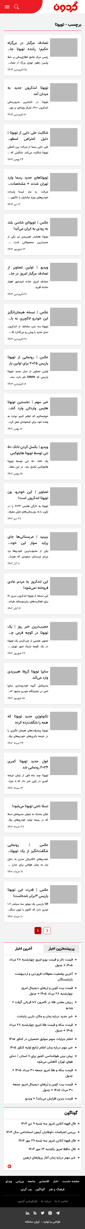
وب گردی (26, 1189)
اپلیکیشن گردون (27, 1201)
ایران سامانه (32, 1222)
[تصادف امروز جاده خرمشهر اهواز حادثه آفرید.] (63, 272)
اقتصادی (44, 1181)
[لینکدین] (27, 1214)
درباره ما (46, 1201)
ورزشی (20, 1181)
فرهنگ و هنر (56, 1189)
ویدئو (9, 1181)
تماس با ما (61, 1201)
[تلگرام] (58, 1214)
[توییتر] (42, 1214)
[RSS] (35, 1214)
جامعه (31, 1181)
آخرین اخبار (23, 949)
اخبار (55, 1181)
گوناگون (40, 1189)
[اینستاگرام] (50, 1214)
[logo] (63, 6)
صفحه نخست (70, 1181)
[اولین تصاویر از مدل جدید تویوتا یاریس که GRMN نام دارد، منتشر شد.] (63, 362)
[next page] (47, 930)
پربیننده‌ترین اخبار (61, 949)
